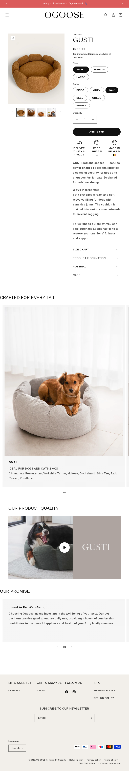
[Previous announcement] (6, 3)
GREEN (96, 98)
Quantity (77, 113)
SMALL (80, 69)
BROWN (81, 105)
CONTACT (14, 690)
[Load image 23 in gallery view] (41, 112)
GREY (96, 90)
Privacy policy (94, 760)
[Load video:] (64, 547)
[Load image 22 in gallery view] (31, 112)
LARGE (80, 77)
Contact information (110, 763)
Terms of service (112, 760)
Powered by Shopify (56, 760)
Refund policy (76, 760)
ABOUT (41, 690)
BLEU (79, 98)
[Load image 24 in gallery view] (51, 112)
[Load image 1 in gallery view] (21, 112)
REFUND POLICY (104, 698)
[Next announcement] (122, 3)
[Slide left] (12, 112)
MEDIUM (99, 69)
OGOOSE (40, 760)
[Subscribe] (91, 718)
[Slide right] (60, 112)
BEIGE (80, 90)
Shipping (92, 54)
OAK (112, 90)
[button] (7, 15)
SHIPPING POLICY (105, 690)
